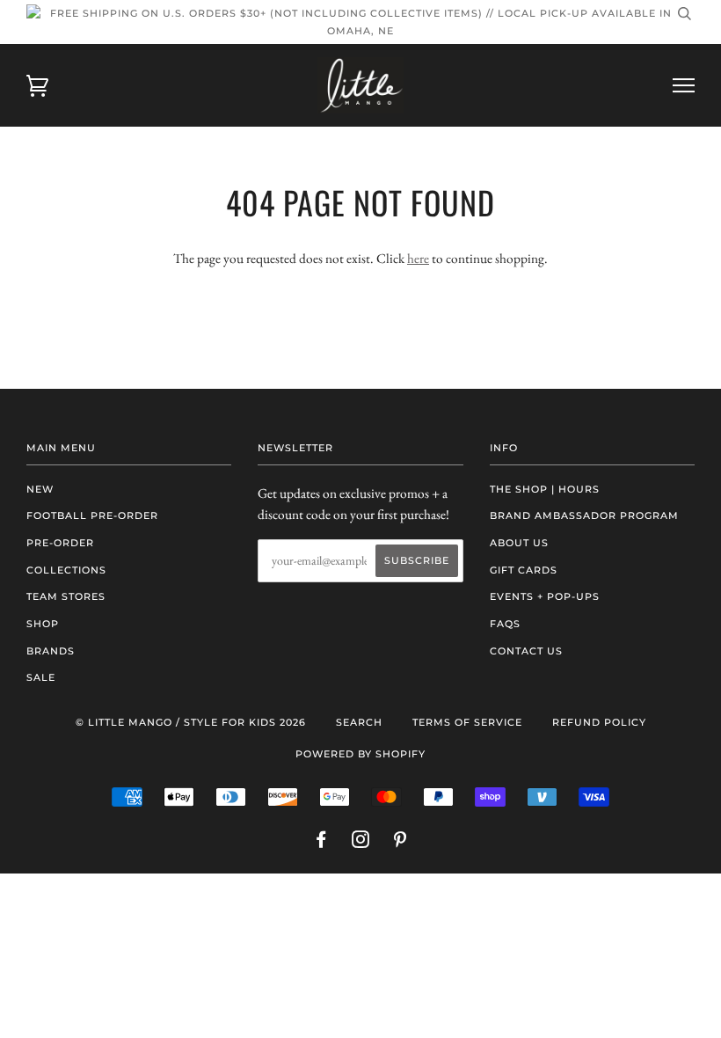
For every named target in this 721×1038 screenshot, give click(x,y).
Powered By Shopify (360, 754)
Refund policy (599, 722)
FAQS (505, 624)
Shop (42, 624)
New (40, 489)
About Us (519, 543)
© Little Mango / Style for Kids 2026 (191, 722)
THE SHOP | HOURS (545, 489)
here (418, 258)
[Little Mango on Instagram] (361, 843)
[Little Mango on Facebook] (321, 843)
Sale (40, 677)
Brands (50, 651)
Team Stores (66, 596)
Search (359, 722)
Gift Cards (523, 570)
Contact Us (526, 651)
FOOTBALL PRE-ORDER (92, 515)
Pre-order (60, 543)
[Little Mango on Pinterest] (400, 843)
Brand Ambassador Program (584, 515)
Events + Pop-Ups (545, 596)
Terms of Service (467, 722)
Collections (66, 570)
